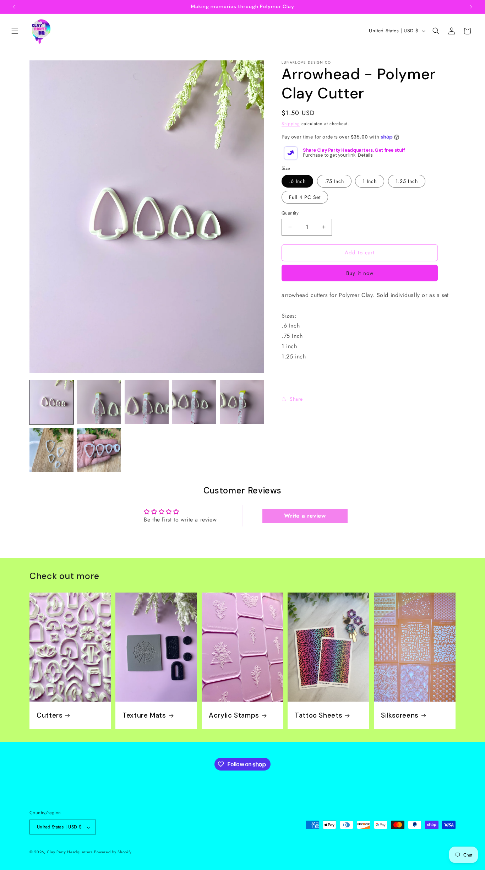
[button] (15, 31)
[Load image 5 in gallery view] (242, 402)
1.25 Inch (407, 181)
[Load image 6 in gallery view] (51, 450)
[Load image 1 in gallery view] (51, 402)
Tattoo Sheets (318, 715)
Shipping (291, 123)
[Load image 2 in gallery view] (99, 402)
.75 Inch (334, 181)
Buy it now (360, 273)
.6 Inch (297, 181)
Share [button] (296, 398)
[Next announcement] (471, 6)
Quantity (290, 213)
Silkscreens (400, 715)
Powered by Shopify (113, 852)
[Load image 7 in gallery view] (99, 450)
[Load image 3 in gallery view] (147, 402)
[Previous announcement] (14, 6)
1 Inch (370, 181)
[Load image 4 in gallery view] (194, 402)
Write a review (305, 516)
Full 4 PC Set (305, 197)
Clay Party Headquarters (70, 852)
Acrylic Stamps (234, 715)
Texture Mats (144, 715)
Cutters (49, 715)
